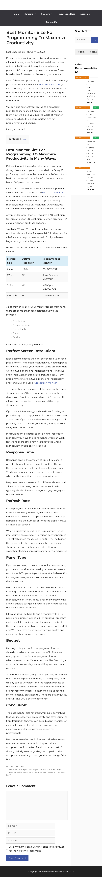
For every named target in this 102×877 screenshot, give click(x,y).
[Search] (94, 40)
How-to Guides (17, 766)
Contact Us (51, 22)
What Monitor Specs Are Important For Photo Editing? (35, 769)
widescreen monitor (45, 382)
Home (16, 14)
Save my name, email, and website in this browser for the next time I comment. (37, 848)
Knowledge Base (66, 14)
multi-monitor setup (49, 84)
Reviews (45, 14)
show (23, 139)
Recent (93, 52)
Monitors (28, 14)
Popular (81, 52)
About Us (85, 14)
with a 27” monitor (52, 192)
